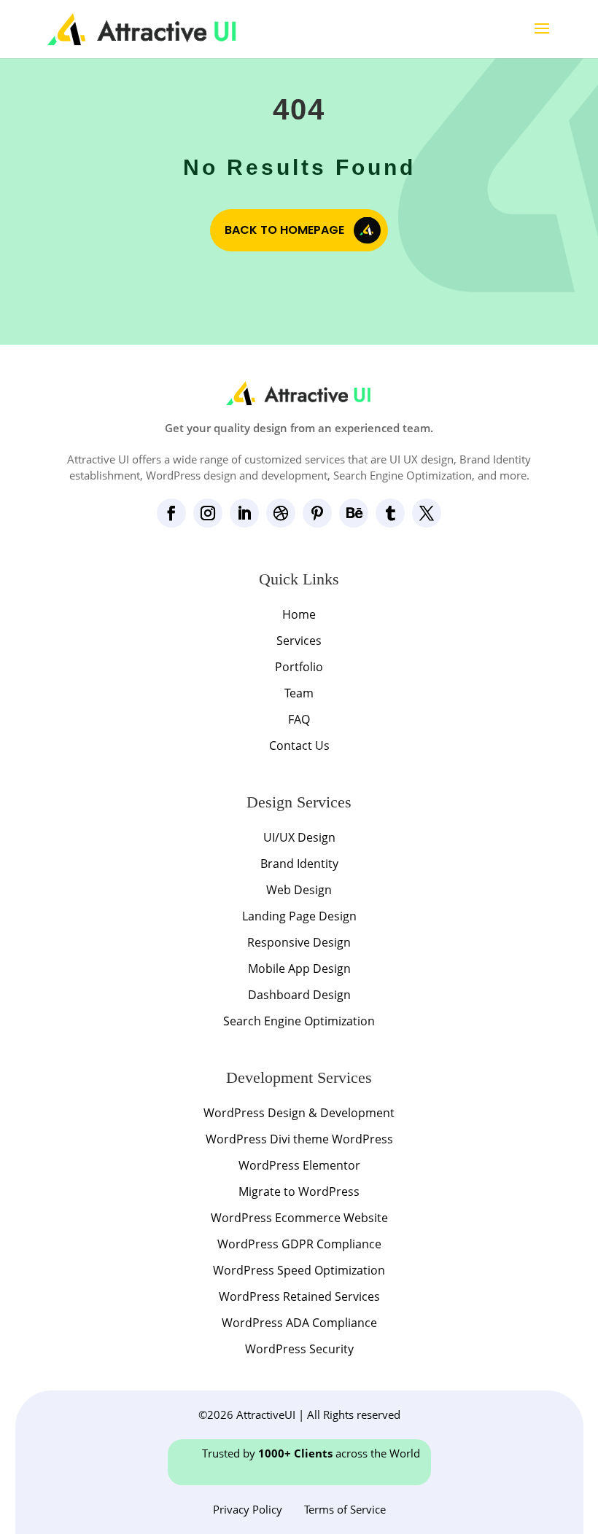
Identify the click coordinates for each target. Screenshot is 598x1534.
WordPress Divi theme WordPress (299, 1139)
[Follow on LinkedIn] (244, 513)
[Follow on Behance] (353, 513)
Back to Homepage (284, 230)
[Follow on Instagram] (207, 513)
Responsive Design (299, 942)
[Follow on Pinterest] (317, 513)
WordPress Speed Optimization (299, 1270)
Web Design (299, 890)
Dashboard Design (299, 995)
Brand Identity (299, 863)
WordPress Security (299, 1349)
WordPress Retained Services (299, 1296)
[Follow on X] (426, 513)
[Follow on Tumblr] (390, 513)
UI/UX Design (299, 837)
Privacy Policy (247, 1509)
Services (299, 640)
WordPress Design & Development (299, 1113)
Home (299, 614)
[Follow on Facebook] (171, 513)
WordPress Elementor (299, 1165)
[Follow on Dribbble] (280, 513)
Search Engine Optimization (299, 1021)
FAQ (299, 719)
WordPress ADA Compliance (299, 1323)
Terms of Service (345, 1509)
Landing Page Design (299, 916)
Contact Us (299, 745)
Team (299, 693)
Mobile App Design (299, 968)
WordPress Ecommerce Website (299, 1218)
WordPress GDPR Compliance (299, 1244)
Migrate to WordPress (299, 1191)
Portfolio (299, 667)
